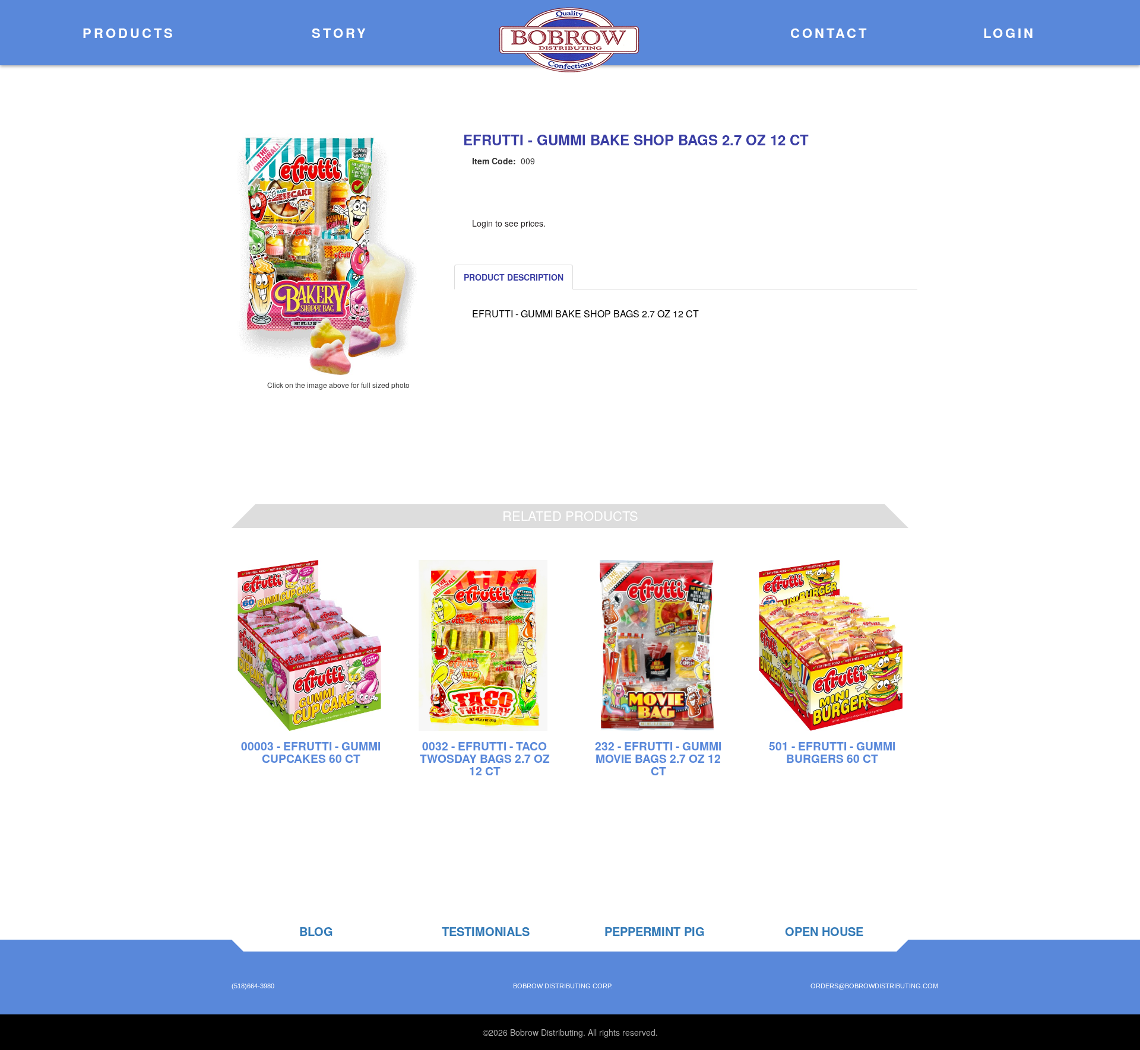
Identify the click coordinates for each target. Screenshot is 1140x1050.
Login (1006, 32)
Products (126, 32)
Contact (826, 32)
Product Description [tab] (513, 277)
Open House (824, 931)
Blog (316, 931)
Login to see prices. (509, 223)
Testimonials (486, 931)
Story (337, 32)
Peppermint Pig (654, 931)
